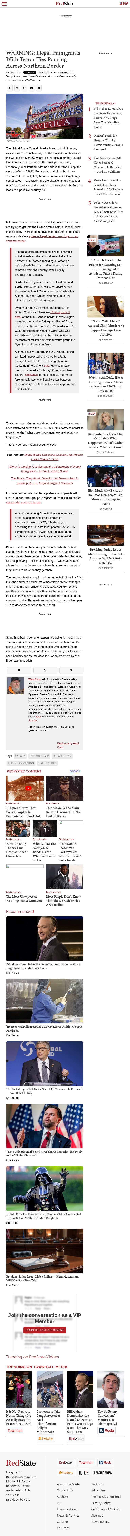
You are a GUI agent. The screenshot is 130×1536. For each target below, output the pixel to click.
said (46, 365)
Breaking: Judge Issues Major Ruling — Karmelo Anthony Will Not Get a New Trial (42, 1278)
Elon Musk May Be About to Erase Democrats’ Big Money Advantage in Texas (105, 497)
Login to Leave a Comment (45, 1330)
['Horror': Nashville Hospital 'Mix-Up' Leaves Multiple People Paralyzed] (44, 1001)
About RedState (68, 1484)
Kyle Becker (12, 1035)
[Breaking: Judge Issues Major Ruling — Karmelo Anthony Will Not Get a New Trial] (44, 1250)
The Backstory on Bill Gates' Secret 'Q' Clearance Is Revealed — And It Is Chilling (44, 1091)
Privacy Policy (101, 1503)
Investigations (67, 1509)
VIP (59, 1503)
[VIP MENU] (124, 4)
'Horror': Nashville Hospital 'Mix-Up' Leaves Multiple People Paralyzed (44, 1028)
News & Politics (68, 1515)
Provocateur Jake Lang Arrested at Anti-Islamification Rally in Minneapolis (48, 1421)
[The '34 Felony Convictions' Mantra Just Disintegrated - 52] (111, 1389)
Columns (63, 1528)
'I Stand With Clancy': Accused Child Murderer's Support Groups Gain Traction (106, 328)
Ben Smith (106, 508)
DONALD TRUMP (39, 756)
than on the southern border (23, 502)
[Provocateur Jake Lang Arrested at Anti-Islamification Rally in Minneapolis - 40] (50, 1389)
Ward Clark (15, 72)
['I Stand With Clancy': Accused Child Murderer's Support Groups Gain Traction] (105, 306)
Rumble (32, 720)
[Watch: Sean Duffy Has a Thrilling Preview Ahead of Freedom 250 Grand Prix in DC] (105, 363)
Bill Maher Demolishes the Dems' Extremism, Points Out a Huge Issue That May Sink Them (43, 966)
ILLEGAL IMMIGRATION (21, 763)
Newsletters (100, 1522)
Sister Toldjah (105, 452)
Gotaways (31, 374)
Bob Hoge (11, 1222)
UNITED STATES (47, 763)
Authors (63, 1497)
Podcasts (97, 1484)
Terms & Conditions (105, 1497)
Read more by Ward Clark (68, 745)
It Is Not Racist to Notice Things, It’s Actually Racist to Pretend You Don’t (19, 1417)
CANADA (20, 756)
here (38, 716)
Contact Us (65, 1490)
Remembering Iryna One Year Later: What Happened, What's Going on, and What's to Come (105, 440)
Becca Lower (105, 395)
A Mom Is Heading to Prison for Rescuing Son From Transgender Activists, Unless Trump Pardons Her (105, 269)
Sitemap (97, 1515)
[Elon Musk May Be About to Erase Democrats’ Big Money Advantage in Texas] (105, 476)
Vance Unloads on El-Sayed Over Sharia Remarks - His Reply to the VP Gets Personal (44, 1153)
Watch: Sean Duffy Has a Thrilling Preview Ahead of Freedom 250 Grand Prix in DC (106, 384)
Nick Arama (12, 973)
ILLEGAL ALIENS (62, 756)
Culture (62, 1522)
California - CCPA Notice (107, 1509)
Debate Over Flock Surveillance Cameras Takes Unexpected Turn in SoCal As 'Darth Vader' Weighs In (43, 1216)
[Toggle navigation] (4, 4)
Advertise (98, 1490)
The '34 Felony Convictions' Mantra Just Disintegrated (107, 1417)
